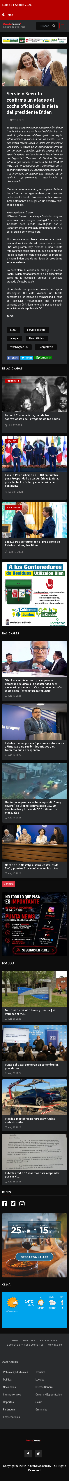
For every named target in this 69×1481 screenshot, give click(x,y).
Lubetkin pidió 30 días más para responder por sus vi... (32, 1174)
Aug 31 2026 (14, 1019)
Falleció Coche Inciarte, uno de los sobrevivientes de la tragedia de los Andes (32, 417)
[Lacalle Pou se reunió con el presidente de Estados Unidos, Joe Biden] (34, 520)
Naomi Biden (36, 338)
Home (15, 1340)
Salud (39, 1402)
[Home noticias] (33, 1440)
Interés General (44, 1387)
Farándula (13, 381)
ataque (14, 338)
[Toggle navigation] (61, 26)
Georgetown (46, 347)
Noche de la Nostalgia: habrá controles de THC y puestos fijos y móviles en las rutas (32, 866)
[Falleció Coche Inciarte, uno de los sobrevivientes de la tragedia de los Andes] (34, 393)
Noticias (29, 1340)
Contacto (55, 1345)
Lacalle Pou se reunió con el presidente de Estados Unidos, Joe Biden (32, 543)
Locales (40, 1379)
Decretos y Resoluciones (25, 1345)
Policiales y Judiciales (15, 1372)
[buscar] (53, 26)
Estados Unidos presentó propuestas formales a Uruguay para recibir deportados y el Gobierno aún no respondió (34, 746)
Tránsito (40, 1372)
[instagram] (22, 1204)
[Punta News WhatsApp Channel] (34, 924)
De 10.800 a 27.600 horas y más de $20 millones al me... (30, 1012)
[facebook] (13, 357)
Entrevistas (49, 1340)
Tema (9, 15)
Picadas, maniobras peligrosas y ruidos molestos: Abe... (30, 1120)
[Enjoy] (34, 1245)
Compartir (45, 357)
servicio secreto (36, 329)
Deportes (8, 1402)
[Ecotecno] (34, 40)
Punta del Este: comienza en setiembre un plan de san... (32, 1066)
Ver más (9, 883)
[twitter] (26, 357)
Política (11, 441)
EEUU (13, 329)
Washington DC (19, 347)
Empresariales (11, 1417)
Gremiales (41, 1409)
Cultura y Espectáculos (49, 1394)
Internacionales (12, 1394)
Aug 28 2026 (14, 1073)
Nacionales (13, 507)
